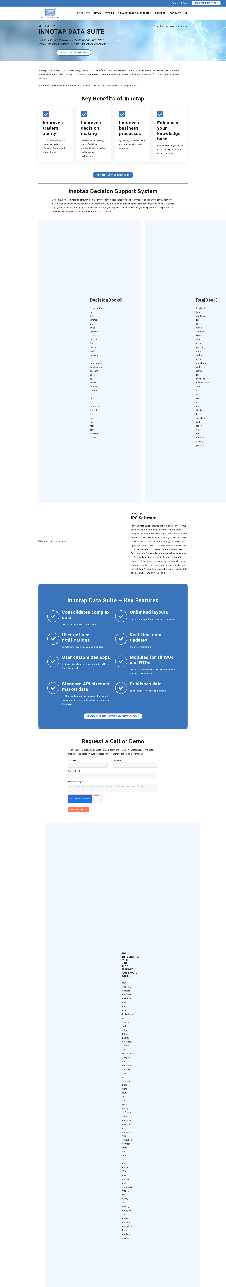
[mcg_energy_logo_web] (50, 13)
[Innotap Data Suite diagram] (80, 542)
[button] (186, 13)
